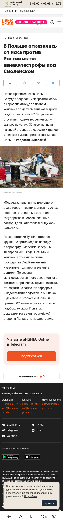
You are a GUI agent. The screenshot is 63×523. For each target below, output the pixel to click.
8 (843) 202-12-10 (11, 403)
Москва (24, 11)
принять (49, 503)
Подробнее (30, 496)
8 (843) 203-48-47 (31, 403)
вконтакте (13, 424)
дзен (39, 430)
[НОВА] (30, 22)
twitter (40, 424)
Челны (7, 11)
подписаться (31, 356)
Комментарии (32, 376)
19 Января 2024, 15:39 (16, 37)
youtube (11, 436)
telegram (12, 430)
